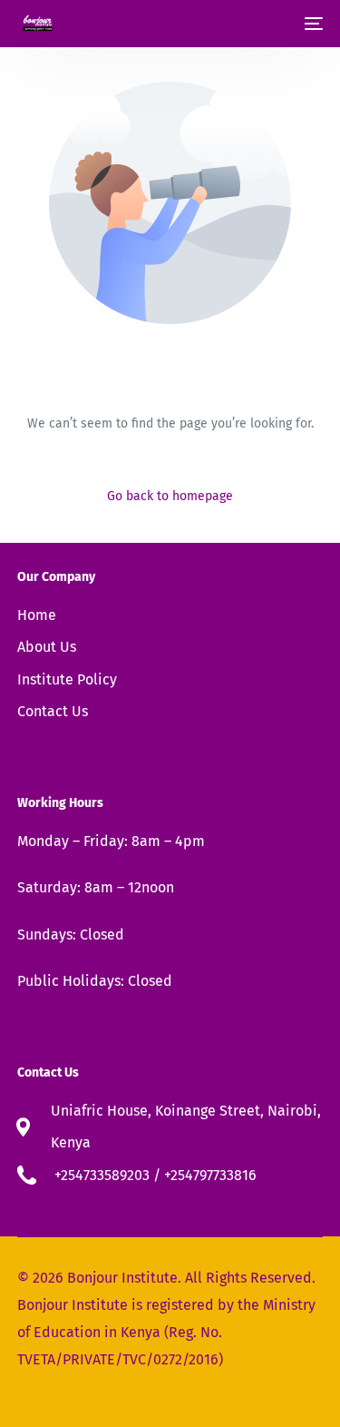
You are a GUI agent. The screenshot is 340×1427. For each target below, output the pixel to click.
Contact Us (52, 711)
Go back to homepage (170, 496)
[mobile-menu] (312, 23)
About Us (46, 646)
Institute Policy (67, 679)
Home (36, 615)
